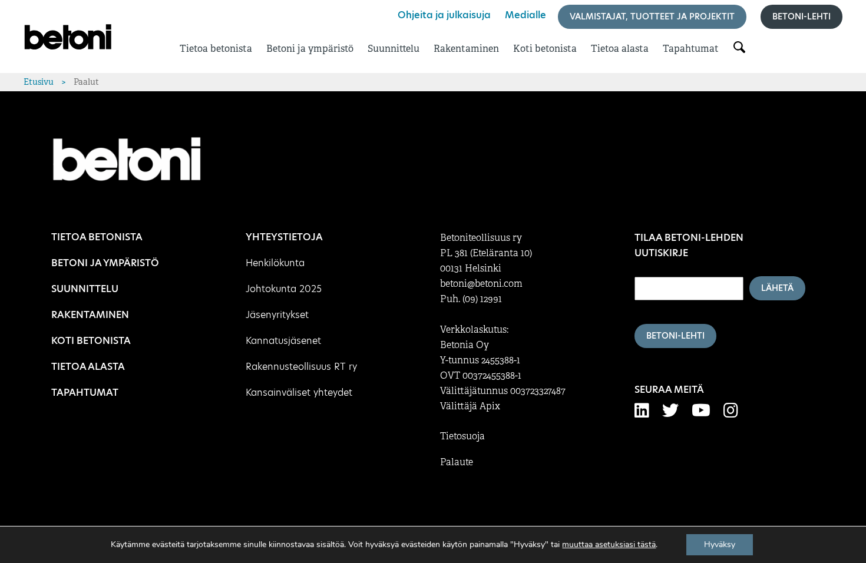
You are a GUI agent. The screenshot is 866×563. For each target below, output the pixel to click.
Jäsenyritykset (277, 315)
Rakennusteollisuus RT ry (301, 366)
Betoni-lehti (801, 16)
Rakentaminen (466, 48)
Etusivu (39, 82)
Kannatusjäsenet (283, 340)
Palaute (456, 462)
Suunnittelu (393, 48)
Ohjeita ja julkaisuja (444, 15)
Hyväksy (719, 544)
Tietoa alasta (620, 48)
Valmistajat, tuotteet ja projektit (652, 16)
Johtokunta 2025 (284, 289)
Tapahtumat (691, 48)
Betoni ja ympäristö (309, 48)
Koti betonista (545, 48)
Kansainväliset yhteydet (299, 392)
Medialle (525, 15)
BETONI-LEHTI (675, 336)
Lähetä (777, 288)
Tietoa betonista (216, 48)
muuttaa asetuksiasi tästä (609, 544)
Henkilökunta (275, 263)
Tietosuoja (462, 436)
